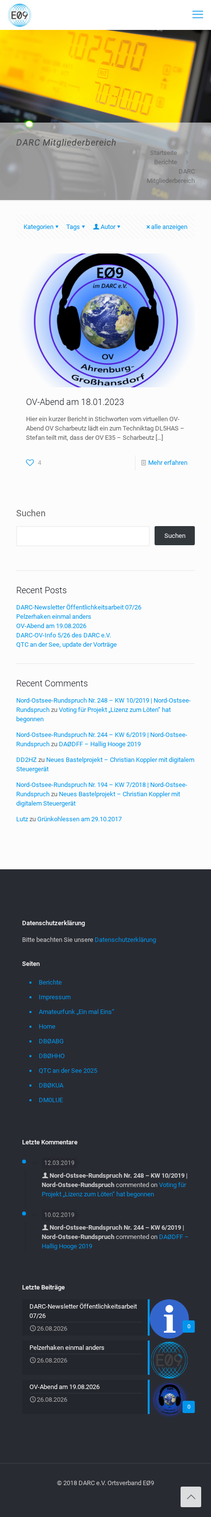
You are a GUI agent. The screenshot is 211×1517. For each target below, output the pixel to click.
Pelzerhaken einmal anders (53, 616)
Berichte (165, 162)
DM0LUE (51, 1100)
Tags (73, 226)
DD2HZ (26, 759)
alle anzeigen (169, 226)
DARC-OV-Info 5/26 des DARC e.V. (63, 635)
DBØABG (51, 1041)
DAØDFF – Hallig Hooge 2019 (100, 744)
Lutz (22, 819)
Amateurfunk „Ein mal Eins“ (76, 1011)
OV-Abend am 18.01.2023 (75, 402)
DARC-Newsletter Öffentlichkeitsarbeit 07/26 (78, 607)
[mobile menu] (197, 14)
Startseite (163, 152)
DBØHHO (52, 1056)
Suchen (31, 513)
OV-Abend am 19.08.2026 (51, 626)
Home (47, 1026)
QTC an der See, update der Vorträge (66, 644)
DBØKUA (51, 1085)
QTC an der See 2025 (68, 1070)
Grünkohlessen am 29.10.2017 (79, 819)
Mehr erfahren (167, 462)
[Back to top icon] (191, 1497)
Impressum (55, 997)
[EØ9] (19, 14)
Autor (108, 226)
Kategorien (38, 226)
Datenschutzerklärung (125, 939)
